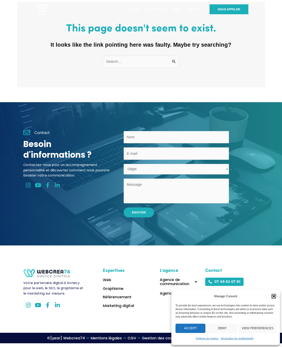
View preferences (258, 328)
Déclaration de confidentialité (237, 338)
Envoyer (139, 212)
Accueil (133, 9)
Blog (177, 9)
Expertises (154, 9)
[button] (274, 296)
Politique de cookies (207, 338)
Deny (222, 328)
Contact (193, 9)
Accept (190, 328)
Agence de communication (174, 281)
